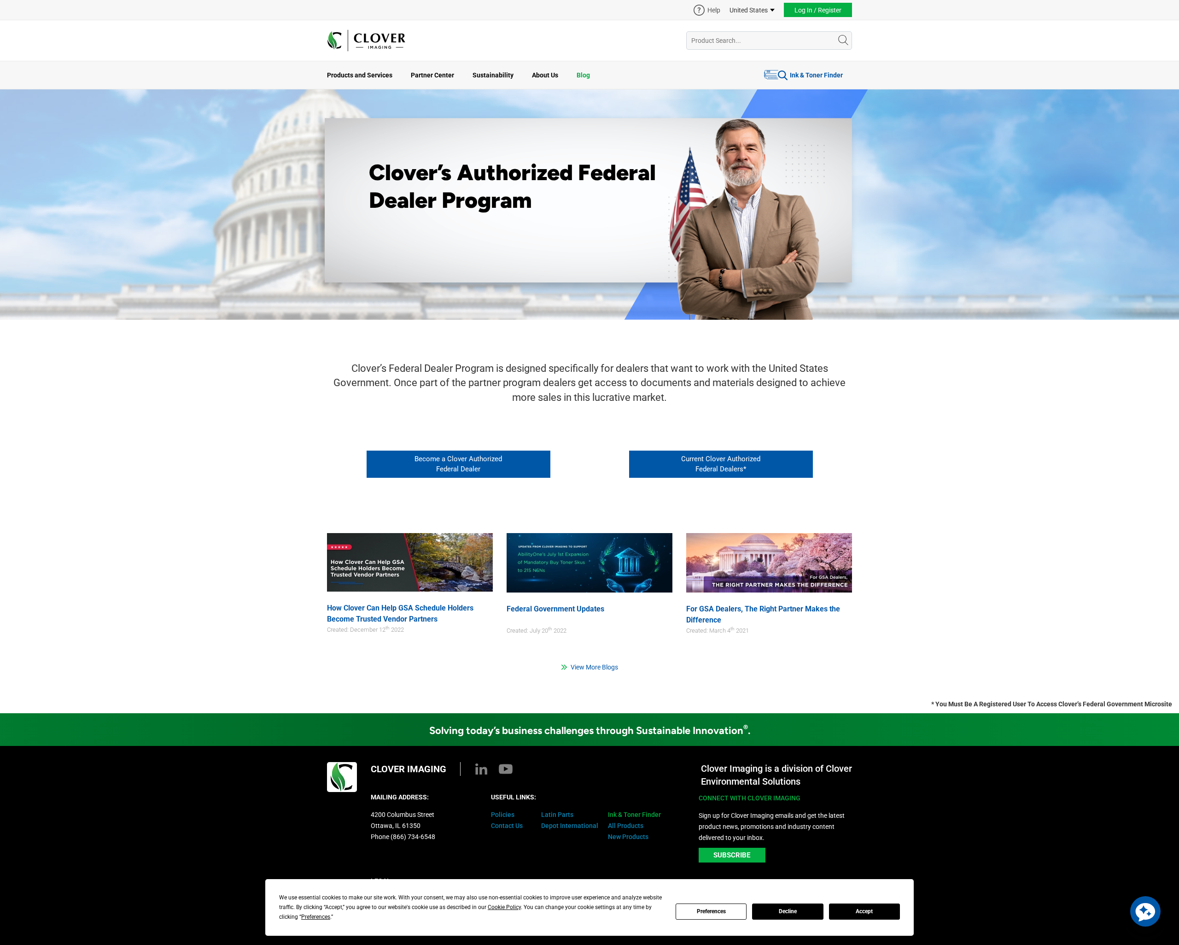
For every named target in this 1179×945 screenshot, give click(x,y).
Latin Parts (557, 814)
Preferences (711, 911)
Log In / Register (817, 10)
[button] (1145, 911)
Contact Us (507, 825)
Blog (583, 75)
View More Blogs (594, 667)
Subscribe (731, 855)
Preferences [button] (315, 917)
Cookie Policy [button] (504, 907)
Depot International (569, 825)
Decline (788, 911)
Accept (864, 911)
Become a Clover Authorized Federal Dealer (458, 464)
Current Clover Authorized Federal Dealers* (720, 464)
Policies (502, 814)
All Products (625, 825)
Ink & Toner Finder (816, 75)
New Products (628, 836)
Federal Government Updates (555, 609)
